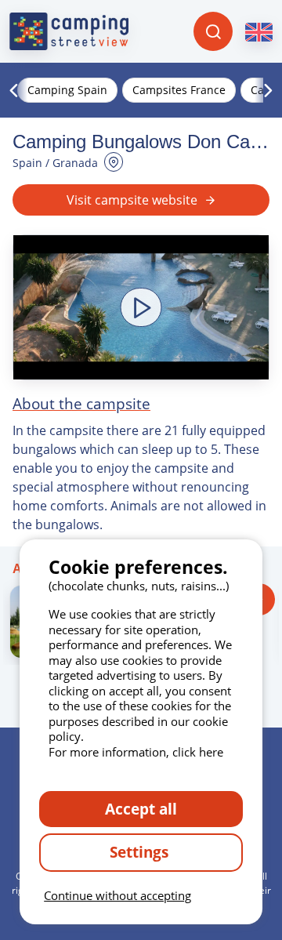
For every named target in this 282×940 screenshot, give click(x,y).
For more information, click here (136, 752)
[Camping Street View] (68, 31)
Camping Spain (67, 89)
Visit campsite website (132, 200)
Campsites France (179, 89)
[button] (141, 307)
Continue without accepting (117, 895)
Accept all (141, 808)
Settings (141, 852)
